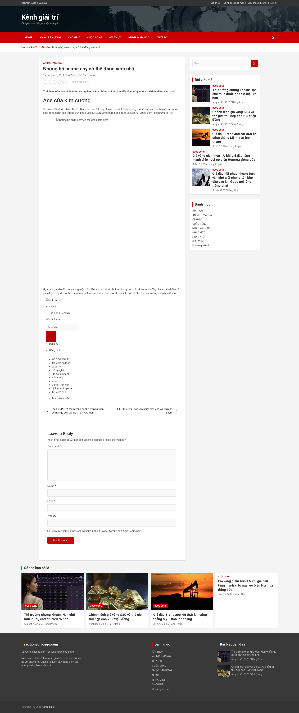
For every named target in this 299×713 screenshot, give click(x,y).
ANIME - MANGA (52, 63)
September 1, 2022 (53, 75)
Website (52, 515)
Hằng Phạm (238, 102)
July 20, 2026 (219, 146)
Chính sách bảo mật (234, 3)
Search (254, 63)
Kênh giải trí (39, 17)
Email (51, 501)
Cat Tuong (71, 75)
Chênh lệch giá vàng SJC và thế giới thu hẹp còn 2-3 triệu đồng (234, 116)
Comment (54, 446)
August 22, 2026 (221, 102)
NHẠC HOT (198, 232)
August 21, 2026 (221, 124)
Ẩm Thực (115, 37)
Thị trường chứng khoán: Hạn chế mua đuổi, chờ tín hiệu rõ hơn (234, 94)
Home (29, 37)
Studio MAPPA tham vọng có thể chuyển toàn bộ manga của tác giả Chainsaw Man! (78, 410)
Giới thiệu (215, 3)
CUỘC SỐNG (94, 37)
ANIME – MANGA (139, 37)
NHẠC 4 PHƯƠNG (50, 37)
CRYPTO (161, 37)
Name (51, 486)
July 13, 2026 (199, 164)
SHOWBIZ (74, 37)
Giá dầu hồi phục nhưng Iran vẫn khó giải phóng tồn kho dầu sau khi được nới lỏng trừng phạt (233, 179)
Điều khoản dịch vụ (257, 3)
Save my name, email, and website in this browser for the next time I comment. (97, 531)
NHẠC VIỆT (199, 236)
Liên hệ (274, 3)
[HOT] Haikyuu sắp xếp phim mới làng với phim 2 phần (144, 410)
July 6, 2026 (218, 190)
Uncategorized (200, 245)
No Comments (87, 75)
